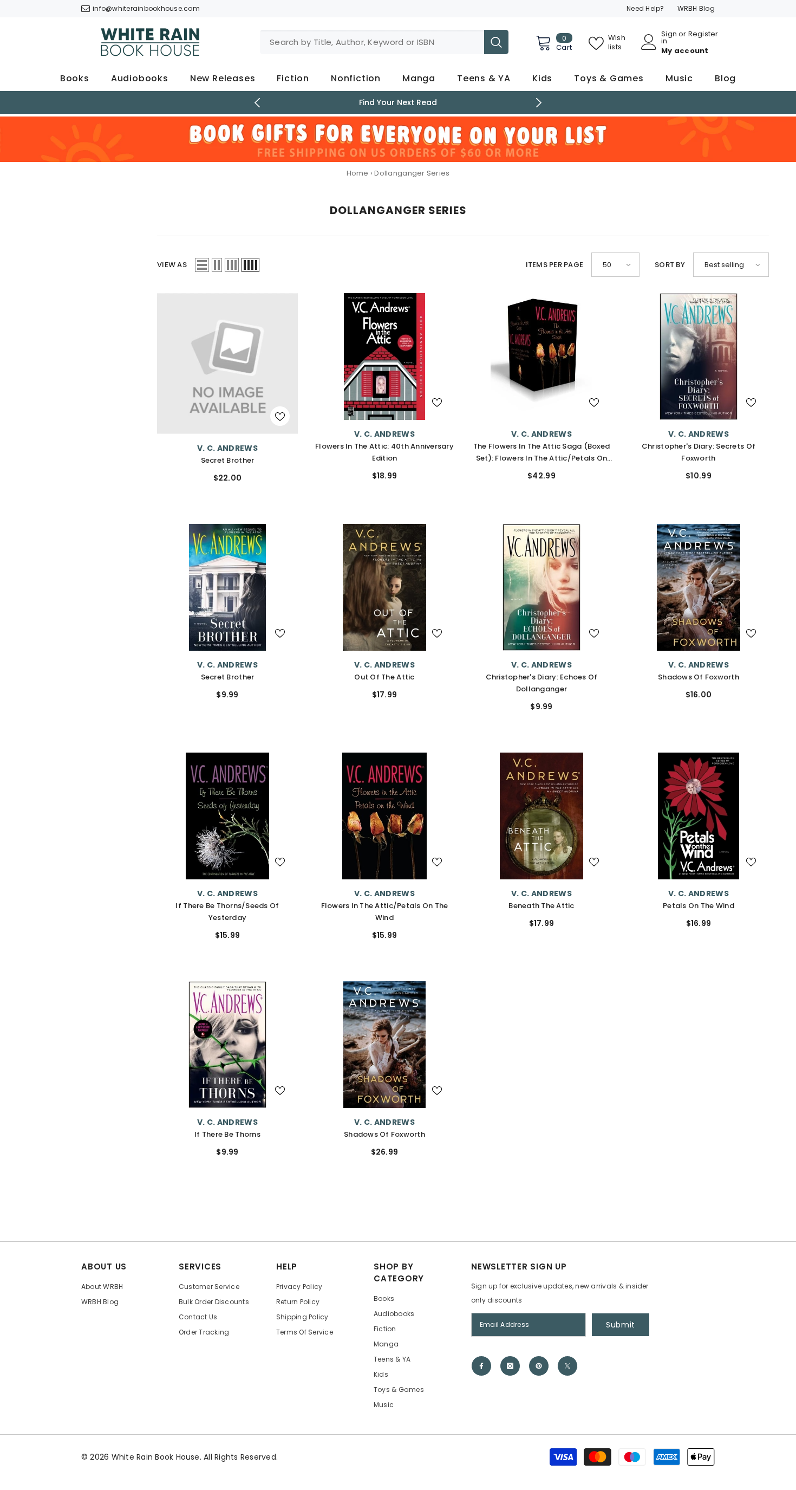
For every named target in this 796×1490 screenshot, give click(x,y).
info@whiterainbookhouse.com (146, 8)
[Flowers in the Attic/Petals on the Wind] (384, 816)
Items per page (555, 265)
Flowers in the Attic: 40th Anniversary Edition (384, 452)
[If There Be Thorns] (227, 1044)
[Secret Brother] (227, 363)
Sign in (669, 37)
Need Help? (645, 8)
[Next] (539, 102)
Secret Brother (228, 460)
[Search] (384, 42)
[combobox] (372, 42)
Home (358, 173)
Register (703, 34)
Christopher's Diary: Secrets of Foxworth (698, 452)
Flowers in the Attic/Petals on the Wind (384, 912)
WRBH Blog (696, 8)
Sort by (670, 265)
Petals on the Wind (698, 906)
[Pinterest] (539, 1366)
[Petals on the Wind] (698, 816)
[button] (202, 265)
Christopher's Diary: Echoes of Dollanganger (542, 683)
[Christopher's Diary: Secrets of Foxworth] (698, 356)
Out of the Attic (384, 677)
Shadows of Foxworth (698, 677)
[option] (398, 102)
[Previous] (257, 102)
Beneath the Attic (541, 906)
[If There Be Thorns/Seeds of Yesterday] (227, 816)
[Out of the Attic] (384, 587)
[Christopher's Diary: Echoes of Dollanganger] (541, 587)
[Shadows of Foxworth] (698, 587)
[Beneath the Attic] (541, 816)
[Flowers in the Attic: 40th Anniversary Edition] (384, 356)
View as (172, 265)
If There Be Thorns (227, 1134)
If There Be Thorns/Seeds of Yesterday (227, 912)
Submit (620, 1324)
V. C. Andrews (227, 448)
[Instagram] (510, 1366)
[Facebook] (481, 1366)
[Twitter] (567, 1366)
